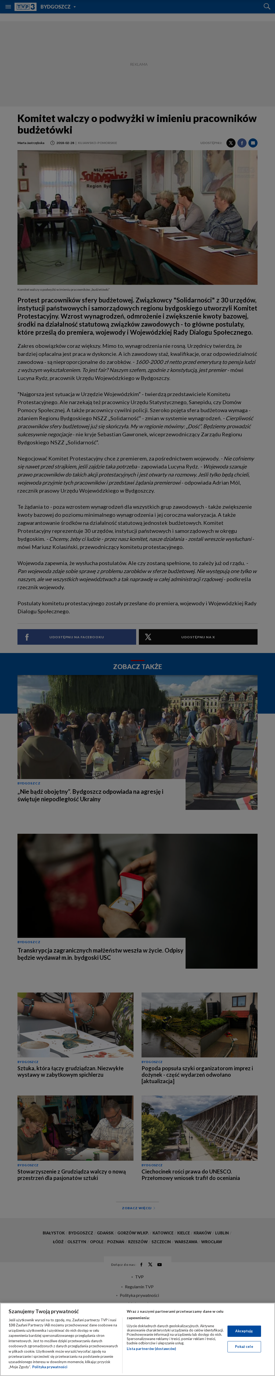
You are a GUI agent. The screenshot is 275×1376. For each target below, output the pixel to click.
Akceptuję (244, 1331)
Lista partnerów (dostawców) (151, 1349)
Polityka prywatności (49, 1367)
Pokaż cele (244, 1346)
